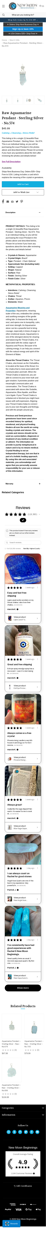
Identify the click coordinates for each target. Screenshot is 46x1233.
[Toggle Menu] (3, 6)
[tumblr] (14, 1132)
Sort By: (26, 548)
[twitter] (26, 1132)
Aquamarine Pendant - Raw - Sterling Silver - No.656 (11, 1088)
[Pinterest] (21, 201)
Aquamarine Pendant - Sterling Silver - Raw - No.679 (11, 1044)
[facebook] (32, 1132)
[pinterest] (20, 1132)
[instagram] (9, 1132)
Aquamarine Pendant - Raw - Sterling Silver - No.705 (33, 1044)
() (42, 6)
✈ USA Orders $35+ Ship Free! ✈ (22, 34)
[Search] (2, 15)
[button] (22, 24)
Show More (18, 605)
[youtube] (37, 1132)
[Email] (7, 201)
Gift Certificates (24, 1186)
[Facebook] (3, 201)
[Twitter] (17, 201)
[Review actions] (37, 587)
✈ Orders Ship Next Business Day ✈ (23, 24)
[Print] (12, 201)
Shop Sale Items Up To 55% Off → (23, 20)
